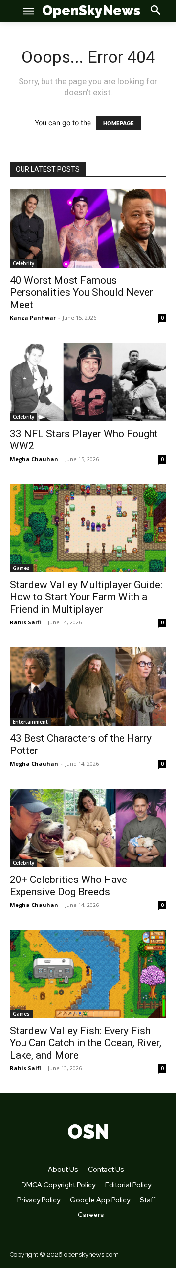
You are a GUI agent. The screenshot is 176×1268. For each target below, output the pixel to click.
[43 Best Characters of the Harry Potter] (88, 686)
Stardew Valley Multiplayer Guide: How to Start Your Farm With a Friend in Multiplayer (86, 597)
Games (21, 568)
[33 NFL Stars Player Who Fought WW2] (88, 382)
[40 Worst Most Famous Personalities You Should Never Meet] (88, 228)
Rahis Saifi (25, 622)
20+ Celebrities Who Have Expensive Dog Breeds (68, 886)
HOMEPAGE (118, 123)
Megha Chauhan (34, 459)
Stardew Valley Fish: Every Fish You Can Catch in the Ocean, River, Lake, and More (85, 1043)
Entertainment (30, 721)
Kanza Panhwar (33, 317)
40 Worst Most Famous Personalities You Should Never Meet (81, 292)
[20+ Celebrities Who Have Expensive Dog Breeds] (88, 828)
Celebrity (23, 263)
